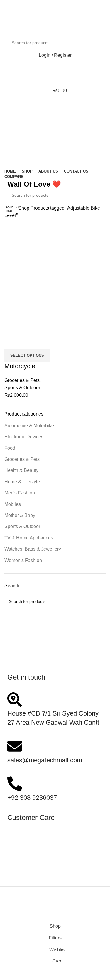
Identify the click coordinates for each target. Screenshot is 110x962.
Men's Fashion (19, 492)
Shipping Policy (23, 843)
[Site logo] (33, 27)
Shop (24, 208)
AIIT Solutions (70, 900)
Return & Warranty (26, 851)
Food (9, 448)
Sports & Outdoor (22, 526)
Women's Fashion (23, 560)
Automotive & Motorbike (29, 425)
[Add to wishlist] (43, 342)
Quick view (27, 342)
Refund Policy (22, 858)
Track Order (19, 873)
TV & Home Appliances (28, 537)
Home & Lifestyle (22, 481)
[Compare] (11, 342)
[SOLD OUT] (29, 260)
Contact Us (19, 836)
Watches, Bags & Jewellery (32, 548)
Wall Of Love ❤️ (34, 184)
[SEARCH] (96, 42)
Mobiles (12, 504)
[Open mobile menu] (55, 102)
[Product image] (29, 309)
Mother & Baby (19, 515)
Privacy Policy (22, 866)
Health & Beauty (21, 470)
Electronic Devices (23, 436)
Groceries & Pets (22, 459)
